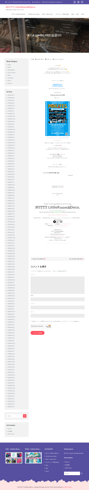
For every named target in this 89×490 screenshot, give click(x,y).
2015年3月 (10, 303)
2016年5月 (10, 266)
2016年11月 (10, 251)
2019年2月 (10, 179)
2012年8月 (10, 385)
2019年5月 (10, 171)
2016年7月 (10, 261)
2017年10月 (10, 222)
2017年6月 (10, 232)
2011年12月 (10, 406)
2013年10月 (10, 348)
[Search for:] (16, 416)
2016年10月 (10, 253)
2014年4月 (10, 332)
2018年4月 (10, 206)
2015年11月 (10, 282)
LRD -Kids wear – (12, 72)
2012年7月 (10, 388)
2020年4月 (10, 142)
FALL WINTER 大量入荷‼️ (75, 259)
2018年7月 (10, 198)
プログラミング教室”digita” (62, 14)
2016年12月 (10, 248)
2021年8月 (10, 113)
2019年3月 (10, 177)
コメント (33, 274)
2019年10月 (10, 158)
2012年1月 (10, 404)
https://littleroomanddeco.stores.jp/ (57, 215)
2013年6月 (10, 359)
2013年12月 (10, 343)
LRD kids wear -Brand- (34, 14)
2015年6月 (10, 295)
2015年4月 (10, 301)
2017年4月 (10, 237)
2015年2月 (10, 306)
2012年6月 (10, 390)
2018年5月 (10, 203)
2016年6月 (10, 264)
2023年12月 (10, 97)
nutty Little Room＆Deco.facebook (61, 225)
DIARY (9, 64)
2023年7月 (10, 100)
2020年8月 (10, 137)
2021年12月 (10, 105)
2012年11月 (10, 377)
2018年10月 (10, 190)
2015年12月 (10, 280)
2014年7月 (10, 324)
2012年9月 (10, 383)
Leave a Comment (58, 59)
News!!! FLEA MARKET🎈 (39, 259)
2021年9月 (10, 111)
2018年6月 (10, 200)
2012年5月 (10, 393)
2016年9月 (10, 256)
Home (82, 14)
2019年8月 (10, 163)
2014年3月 (10, 335)
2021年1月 (10, 126)
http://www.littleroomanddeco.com (57, 235)
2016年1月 (10, 277)
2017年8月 (10, 227)
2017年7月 (10, 229)
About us (10, 428)
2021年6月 (10, 119)
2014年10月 (10, 317)
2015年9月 (10, 288)
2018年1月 (10, 214)
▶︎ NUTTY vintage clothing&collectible (73, 453)
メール (33, 303)
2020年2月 (10, 148)
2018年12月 (10, 185)
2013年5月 (10, 361)
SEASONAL (10, 78)
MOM (9, 75)
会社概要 (10, 431)
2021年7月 (10, 116)
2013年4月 (10, 364)
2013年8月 (10, 354)
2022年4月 (10, 103)
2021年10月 (10, 108)
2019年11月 (10, 156)
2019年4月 (10, 174)
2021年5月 (10, 121)
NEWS (9, 67)
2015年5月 (10, 298)
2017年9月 (10, 224)
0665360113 (37, 2)
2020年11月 (10, 132)
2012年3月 (10, 398)
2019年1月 (10, 182)
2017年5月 (10, 235)
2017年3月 (10, 240)
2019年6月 (10, 169)
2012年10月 (10, 380)
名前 (32, 295)
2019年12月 (10, 153)
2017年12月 (10, 216)
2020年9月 (10, 134)
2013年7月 (10, 356)
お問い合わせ (11, 434)
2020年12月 (10, 129)
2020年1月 (10, 150)
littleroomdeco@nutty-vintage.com (53, 2)
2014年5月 (10, 330)
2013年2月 (10, 369)
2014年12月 (10, 311)
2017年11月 (10, 219)
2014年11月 (10, 314)
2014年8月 (10, 322)
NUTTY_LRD (51, 223)
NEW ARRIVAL (11, 70)
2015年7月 (10, 293)
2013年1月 (10, 372)
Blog (72, 14)
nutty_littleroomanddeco (65, 223)
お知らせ (49, 59)
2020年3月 (10, 145)
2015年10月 (10, 285)
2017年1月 (10, 245)
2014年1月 (10, 340)
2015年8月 (10, 290)
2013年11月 (10, 346)
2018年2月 (10, 211)
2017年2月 (10, 243)
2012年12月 (10, 375)
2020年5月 (10, 140)
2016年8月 (10, 258)
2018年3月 (10, 208)
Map (77, 14)
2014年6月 (10, 327)
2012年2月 (10, 401)
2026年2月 (10, 95)
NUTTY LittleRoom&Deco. (21, 7)
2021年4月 (10, 124)
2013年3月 (10, 367)
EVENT (9, 80)
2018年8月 (10, 195)
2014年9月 (10, 319)
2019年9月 (10, 161)
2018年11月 (10, 187)
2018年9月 (10, 192)
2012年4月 (10, 396)
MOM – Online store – (47, 14)
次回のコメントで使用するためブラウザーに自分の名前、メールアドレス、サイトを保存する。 (56, 321)
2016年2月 (10, 274)
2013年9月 (10, 351)
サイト (32, 311)
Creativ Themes (67, 487)
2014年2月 (10, 338)
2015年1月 (10, 309)
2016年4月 (10, 269)
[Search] (24, 416)
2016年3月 (10, 272)
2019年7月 (10, 166)
